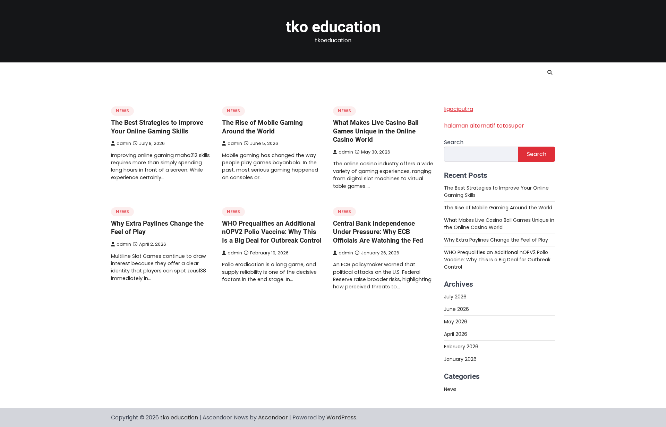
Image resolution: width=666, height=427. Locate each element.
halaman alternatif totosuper (484, 126)
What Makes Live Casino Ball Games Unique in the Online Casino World (376, 131)
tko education (333, 27)
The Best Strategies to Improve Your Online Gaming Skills (157, 127)
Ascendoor (273, 417)
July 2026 (455, 296)
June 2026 (456, 309)
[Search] (550, 72)
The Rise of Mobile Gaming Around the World (262, 127)
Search (453, 142)
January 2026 (460, 359)
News (122, 111)
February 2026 (461, 346)
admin (124, 143)
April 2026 (455, 334)
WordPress (341, 417)
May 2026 (455, 321)
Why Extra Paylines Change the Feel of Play (496, 239)
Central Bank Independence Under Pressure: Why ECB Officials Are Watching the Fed (378, 232)
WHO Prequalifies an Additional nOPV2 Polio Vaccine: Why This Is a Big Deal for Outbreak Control (272, 232)
